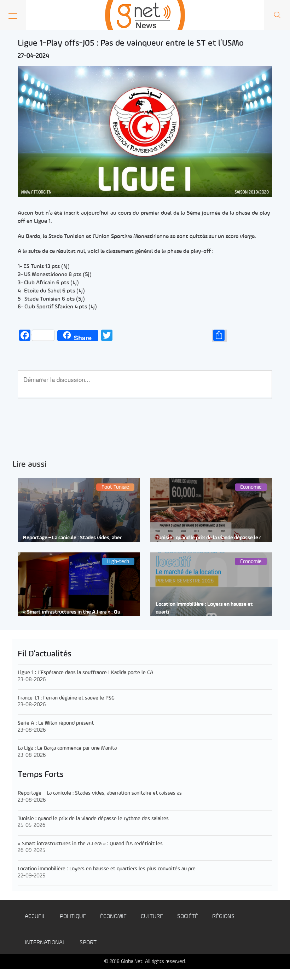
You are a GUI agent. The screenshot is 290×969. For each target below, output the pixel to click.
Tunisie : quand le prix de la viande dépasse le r (208, 538)
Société (187, 916)
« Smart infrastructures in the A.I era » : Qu (71, 612)
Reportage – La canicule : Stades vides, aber (72, 538)
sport (88, 943)
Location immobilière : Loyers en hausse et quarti (204, 608)
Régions (223, 916)
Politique (73, 916)
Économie (113, 916)
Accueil (35, 916)
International (45, 943)
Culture (152, 916)
